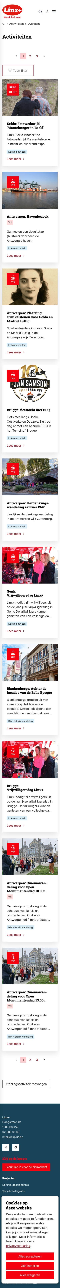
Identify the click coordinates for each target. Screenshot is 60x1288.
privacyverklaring (18, 1245)
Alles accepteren (30, 1256)
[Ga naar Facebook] (15, 1147)
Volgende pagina (44, 56)
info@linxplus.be (12, 1137)
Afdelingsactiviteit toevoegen (26, 1084)
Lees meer (14, 159)
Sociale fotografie (13, 1191)
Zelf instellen (30, 1265)
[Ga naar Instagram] (5, 1147)
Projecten (8, 1178)
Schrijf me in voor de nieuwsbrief (26, 1167)
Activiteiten (16, 23)
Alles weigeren (30, 1275)
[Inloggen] (47, 12)
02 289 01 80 (10, 1132)
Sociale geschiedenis (15, 1184)
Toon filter (20, 70)
